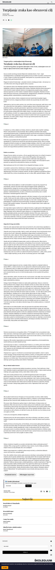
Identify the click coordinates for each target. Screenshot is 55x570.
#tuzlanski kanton (10, 474)
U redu (5, 567)
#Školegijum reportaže (27, 474)
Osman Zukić (6, 14)
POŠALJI (25, 552)
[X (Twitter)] (51, 547)
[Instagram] (51, 556)
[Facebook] (51, 543)
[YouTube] (51, 552)
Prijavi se (28, 485)
